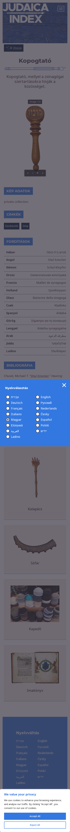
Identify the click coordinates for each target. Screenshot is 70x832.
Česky (45, 414)
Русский (46, 403)
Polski (45, 425)
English (46, 397)
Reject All (35, 825)
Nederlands (49, 408)
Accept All (35, 816)
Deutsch (16, 403)
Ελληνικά (17, 425)
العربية (15, 431)
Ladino (15, 437)
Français (16, 408)
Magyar (16, 420)
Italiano (16, 414)
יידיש (44, 431)
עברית (15, 397)
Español (46, 420)
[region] (35, 810)
